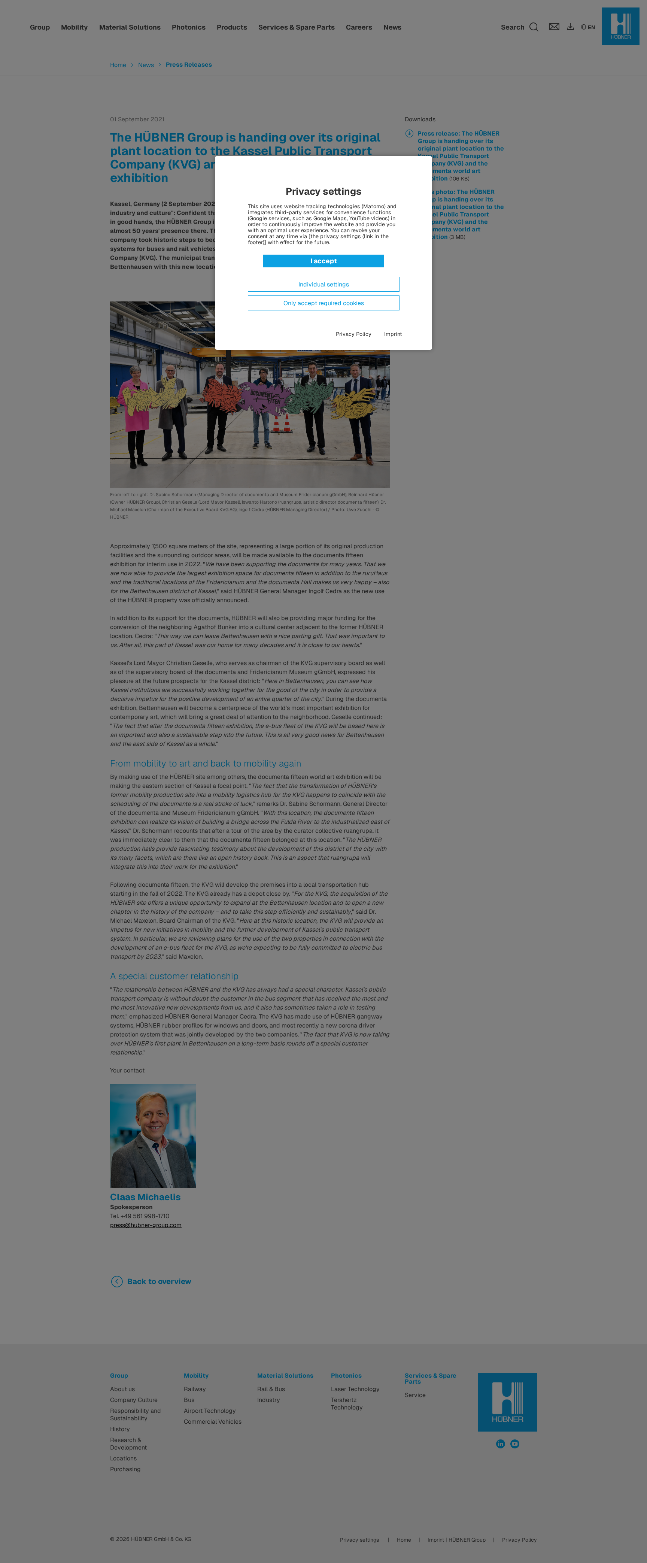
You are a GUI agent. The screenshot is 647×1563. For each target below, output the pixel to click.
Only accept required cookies (323, 303)
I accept (323, 261)
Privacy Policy (353, 334)
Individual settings (323, 284)
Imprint (393, 334)
